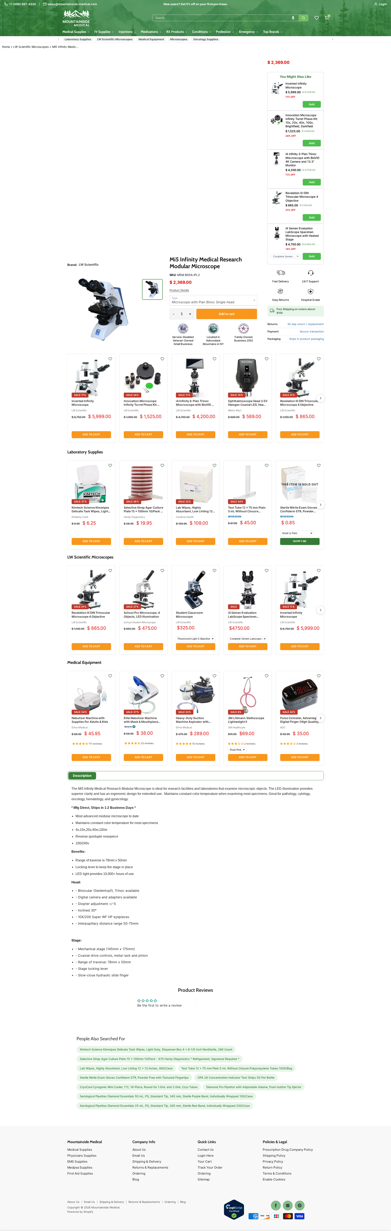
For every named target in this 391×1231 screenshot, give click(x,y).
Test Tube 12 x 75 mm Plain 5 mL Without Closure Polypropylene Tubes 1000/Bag (247, 513)
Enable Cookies (274, 1179)
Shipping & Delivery (146, 1161)
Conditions (200, 32)
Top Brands (271, 32)
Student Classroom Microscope (189, 614)
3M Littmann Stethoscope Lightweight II (246, 719)
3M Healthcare (236, 727)
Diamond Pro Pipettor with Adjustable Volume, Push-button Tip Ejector (253, 1087)
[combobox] (226, 18)
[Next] (320, 398)
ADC (283, 727)
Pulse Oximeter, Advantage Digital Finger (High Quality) (299, 719)
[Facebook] (276, 1205)
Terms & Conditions (277, 1173)
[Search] (303, 18)
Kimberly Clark (80, 516)
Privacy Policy (273, 1161)
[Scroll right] (332, 39)
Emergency (247, 32)
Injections (126, 32)
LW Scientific (79, 410)
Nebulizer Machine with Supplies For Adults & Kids (90, 719)
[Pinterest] (300, 1205)
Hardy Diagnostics (134, 516)
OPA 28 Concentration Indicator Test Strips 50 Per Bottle (235, 1077)
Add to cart (91, 434)
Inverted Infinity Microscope (83, 402)
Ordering (138, 1173)
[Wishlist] (316, 17)
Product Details (179, 290)
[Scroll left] (58, 39)
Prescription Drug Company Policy (288, 1150)
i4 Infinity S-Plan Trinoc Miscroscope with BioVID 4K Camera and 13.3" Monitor (195, 404)
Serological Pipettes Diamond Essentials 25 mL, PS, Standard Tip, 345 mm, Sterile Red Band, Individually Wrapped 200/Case (165, 1105)
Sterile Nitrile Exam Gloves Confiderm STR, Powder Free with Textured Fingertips (298, 513)
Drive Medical (80, 727)
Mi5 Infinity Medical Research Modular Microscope (66, 46)
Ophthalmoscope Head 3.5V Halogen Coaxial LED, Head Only (247, 404)
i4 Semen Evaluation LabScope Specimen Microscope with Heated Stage (245, 618)
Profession (224, 32)
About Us (139, 1150)
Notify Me (300, 541)
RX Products (175, 32)
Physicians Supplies (81, 1155)
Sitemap (204, 1179)
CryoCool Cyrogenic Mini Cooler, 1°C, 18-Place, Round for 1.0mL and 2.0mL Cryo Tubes (139, 1087)
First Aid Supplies (80, 1173)
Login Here (206, 1155)
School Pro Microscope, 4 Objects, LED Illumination (142, 614)
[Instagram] (288, 1205)
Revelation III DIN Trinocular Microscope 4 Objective (299, 402)
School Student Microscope (140, 622)
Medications (150, 32)
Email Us (138, 1155)
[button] (293, 18)
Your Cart (205, 1161)
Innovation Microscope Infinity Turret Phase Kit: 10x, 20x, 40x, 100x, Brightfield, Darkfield (140, 406)
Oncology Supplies (205, 39)
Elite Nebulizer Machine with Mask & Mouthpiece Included (141, 721)
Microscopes (178, 39)
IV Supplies (102, 32)
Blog (135, 1179)
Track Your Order (210, 1167)
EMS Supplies (77, 1161)
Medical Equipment (151, 39)
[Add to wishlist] (110, 359)
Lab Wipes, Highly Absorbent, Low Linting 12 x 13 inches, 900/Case (195, 511)
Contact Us (206, 1150)
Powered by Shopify (80, 1211)
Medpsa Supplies (79, 1167)
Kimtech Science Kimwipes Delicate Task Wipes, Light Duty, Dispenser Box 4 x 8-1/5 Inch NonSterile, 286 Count (156, 1049)
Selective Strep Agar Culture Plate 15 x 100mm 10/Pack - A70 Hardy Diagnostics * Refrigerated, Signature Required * (159, 1059)
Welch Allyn (234, 410)
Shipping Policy (274, 1155)
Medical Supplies (74, 32)
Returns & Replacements (150, 1167)
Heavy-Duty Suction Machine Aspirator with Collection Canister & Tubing (192, 723)
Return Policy (272, 1167)
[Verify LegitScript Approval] (234, 1210)
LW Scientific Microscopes (114, 39)
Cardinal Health (185, 516)
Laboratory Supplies (78, 39)
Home (6, 46)
